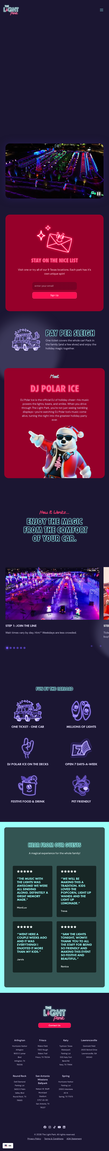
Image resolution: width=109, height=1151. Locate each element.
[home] (11, 10)
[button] (101, 10)
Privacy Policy (34, 1138)
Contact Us (54, 1025)
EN (10, 1145)
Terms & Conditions (53, 1138)
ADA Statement (74, 1138)
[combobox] (8, 1145)
